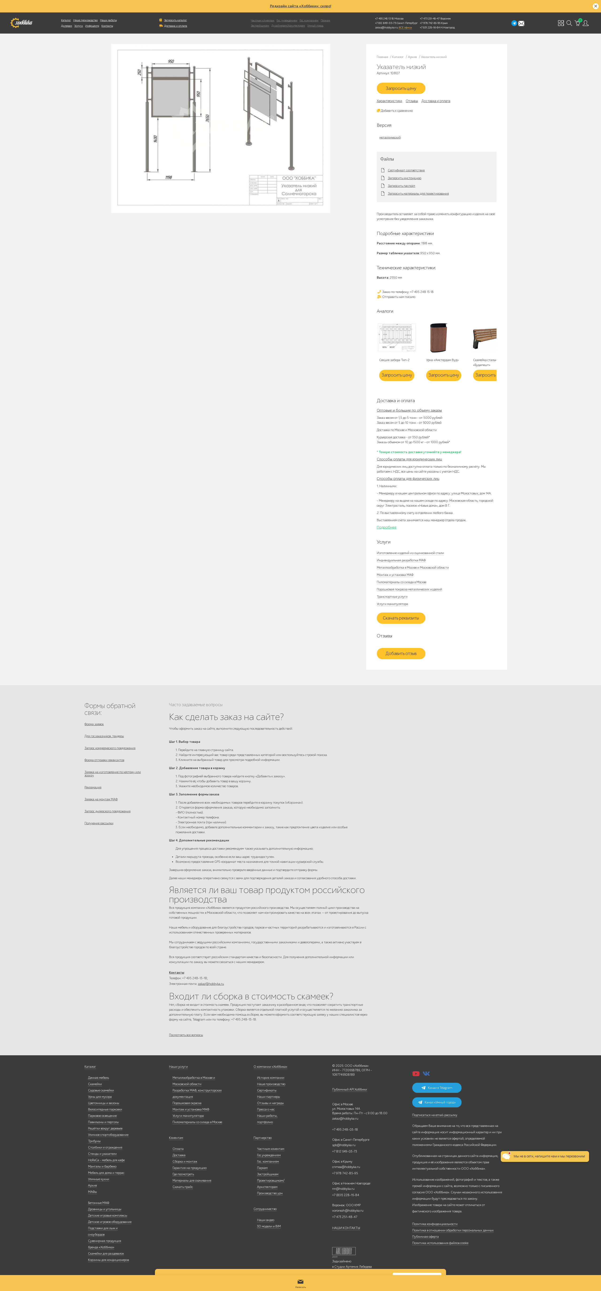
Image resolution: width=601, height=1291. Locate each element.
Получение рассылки (99, 823)
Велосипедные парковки (105, 1109)
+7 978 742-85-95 (430, 23)
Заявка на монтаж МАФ (101, 799)
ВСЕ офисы (405, 27)
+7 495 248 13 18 (384, 18)
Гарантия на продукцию (190, 1168)
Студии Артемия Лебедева (353, 1267)
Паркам (325, 20)
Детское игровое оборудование (109, 1222)
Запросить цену (401, 88)
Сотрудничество (265, 1209)
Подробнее (387, 527)
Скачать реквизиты (401, 618)
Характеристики (389, 101)
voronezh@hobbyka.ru (347, 1211)
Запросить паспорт (401, 186)
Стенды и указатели (102, 1154)
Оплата (178, 1149)
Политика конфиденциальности (435, 1224)
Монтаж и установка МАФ (395, 575)
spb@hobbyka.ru (343, 1145)
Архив (92, 1185)
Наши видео (265, 1220)
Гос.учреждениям (269, 1155)
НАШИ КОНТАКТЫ (346, 1228)
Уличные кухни (98, 1179)
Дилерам (66, 25)
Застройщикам (260, 25)
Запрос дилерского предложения (108, 811)
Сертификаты (267, 1090)
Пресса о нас (266, 1109)
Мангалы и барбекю (102, 1166)
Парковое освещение (102, 1116)
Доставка (179, 1155)
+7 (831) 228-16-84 (345, 1195)
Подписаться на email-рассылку (434, 1115)
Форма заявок (94, 724)
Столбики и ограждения (105, 1147)
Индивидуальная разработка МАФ (401, 560)
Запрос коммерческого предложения (110, 748)
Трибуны (94, 1141)
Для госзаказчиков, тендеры (104, 736)
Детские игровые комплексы (107, 1216)
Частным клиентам (262, 20)
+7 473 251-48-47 (430, 18)
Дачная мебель (98, 1078)
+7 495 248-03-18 (345, 1130)
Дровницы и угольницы (104, 1209)
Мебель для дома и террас (106, 1173)
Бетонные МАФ (98, 1203)
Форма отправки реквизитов (104, 760)
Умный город (315, 25)
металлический (390, 137)
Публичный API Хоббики (349, 1089)
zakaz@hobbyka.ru (386, 27)
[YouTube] (416, 1075)
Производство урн (270, 1193)
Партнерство (263, 1138)
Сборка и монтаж (185, 1162)
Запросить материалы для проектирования (418, 194)
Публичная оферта (425, 1237)
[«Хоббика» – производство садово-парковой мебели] (21, 23)
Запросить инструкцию (404, 178)
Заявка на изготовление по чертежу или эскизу (113, 773)
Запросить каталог (175, 20)
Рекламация (93, 787)
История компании (270, 1078)
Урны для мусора (100, 1097)
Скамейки (95, 1084)
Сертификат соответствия (406, 170)
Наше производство (85, 20)
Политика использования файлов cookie (440, 1243)
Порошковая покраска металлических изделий (409, 589)
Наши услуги (178, 1067)
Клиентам (176, 1138)
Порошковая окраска (187, 1103)
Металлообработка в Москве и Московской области (413, 568)
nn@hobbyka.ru (343, 1189)
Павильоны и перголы (103, 1122)
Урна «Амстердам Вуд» (442, 360)
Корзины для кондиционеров (108, 1260)
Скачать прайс (183, 1187)
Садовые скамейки (101, 1090)
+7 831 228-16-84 (430, 27)
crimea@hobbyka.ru (346, 1167)
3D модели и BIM (269, 1226)
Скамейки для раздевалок (106, 1254)
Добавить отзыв (401, 653)
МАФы (92, 1192)
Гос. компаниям (309, 20)
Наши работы (108, 20)
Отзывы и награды (270, 1103)
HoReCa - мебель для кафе (106, 1160)
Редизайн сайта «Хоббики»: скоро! (300, 6)
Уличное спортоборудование (108, 1135)
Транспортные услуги (392, 597)
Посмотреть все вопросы (186, 1035)
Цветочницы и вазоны (103, 1103)
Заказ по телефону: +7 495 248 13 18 (407, 292)
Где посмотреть (183, 1174)
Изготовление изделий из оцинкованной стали (410, 553)
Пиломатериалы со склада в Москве (401, 582)
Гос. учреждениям (287, 20)
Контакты (107, 25)
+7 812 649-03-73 (385, 23)
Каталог (66, 20)
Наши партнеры (268, 1097)
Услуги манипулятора (392, 604)
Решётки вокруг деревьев (105, 1128)
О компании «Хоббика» (270, 1067)
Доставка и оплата (175, 25)
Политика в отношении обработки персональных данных (453, 1230)
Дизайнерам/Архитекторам (288, 25)
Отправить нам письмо (398, 297)
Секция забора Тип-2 (394, 360)
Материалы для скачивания (192, 1181)
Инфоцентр (92, 25)
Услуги (78, 25)
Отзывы (412, 101)
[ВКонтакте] (426, 1075)
